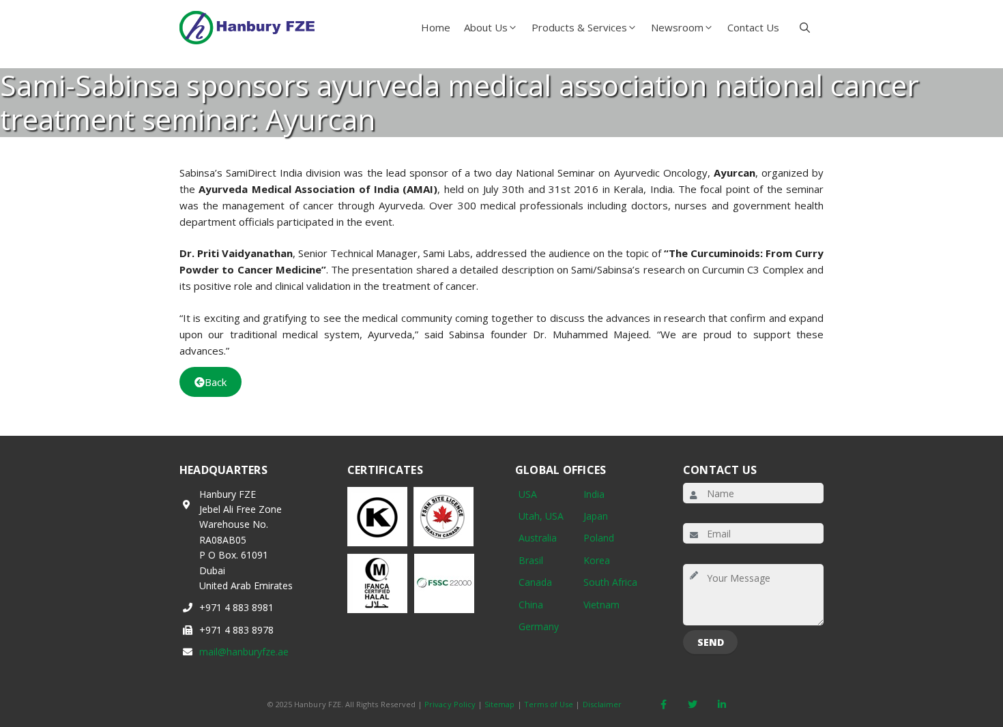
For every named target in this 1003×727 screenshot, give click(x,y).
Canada (535, 582)
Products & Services (579, 27)
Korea (596, 560)
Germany (539, 626)
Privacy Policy (450, 704)
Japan (595, 515)
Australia (538, 537)
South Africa (610, 582)
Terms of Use (549, 704)
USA (528, 494)
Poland (598, 537)
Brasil (531, 560)
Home (435, 27)
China (531, 604)
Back (216, 382)
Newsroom (677, 27)
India (594, 494)
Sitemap (499, 704)
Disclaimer (602, 704)
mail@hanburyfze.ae (244, 651)
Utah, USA (541, 515)
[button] (805, 27)
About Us (486, 27)
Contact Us (753, 27)
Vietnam (601, 604)
